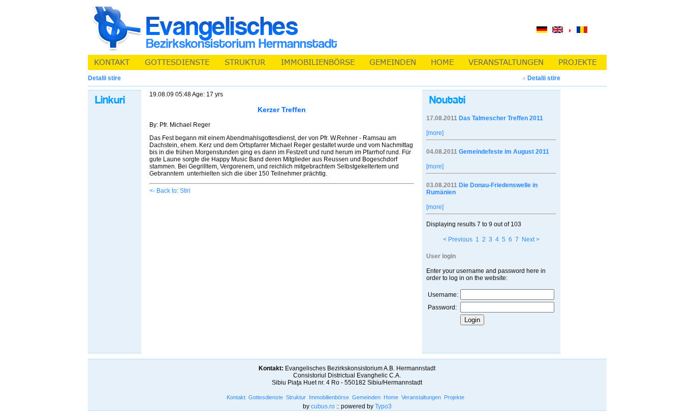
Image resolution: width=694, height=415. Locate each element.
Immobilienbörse (329, 397)
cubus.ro (323, 406)
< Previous (457, 239)
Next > (531, 239)
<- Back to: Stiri (170, 190)
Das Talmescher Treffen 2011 (501, 118)
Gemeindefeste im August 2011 (504, 151)
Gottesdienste (265, 397)
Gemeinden (366, 397)
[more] (435, 132)
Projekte (454, 397)
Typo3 (383, 406)
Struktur (296, 397)
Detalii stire (543, 78)
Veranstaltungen (421, 397)
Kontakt (236, 397)
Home (391, 397)
